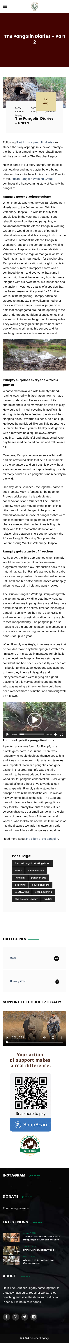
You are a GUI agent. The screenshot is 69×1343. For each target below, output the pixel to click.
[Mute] (55, 734)
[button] (34, 720)
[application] (34, 720)
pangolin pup (38, 877)
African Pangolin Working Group (31, 178)
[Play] (7, 734)
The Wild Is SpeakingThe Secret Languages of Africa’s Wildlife (41, 1238)
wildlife (48, 899)
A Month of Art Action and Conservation (38, 1262)
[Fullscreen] (61, 734)
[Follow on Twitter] (24, 1316)
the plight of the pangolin (42, 838)
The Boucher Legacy (26, 899)
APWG (18, 870)
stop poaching (43, 891)
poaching (20, 884)
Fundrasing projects (16, 1208)
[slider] (32, 734)
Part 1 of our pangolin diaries (35, 142)
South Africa (22, 891)
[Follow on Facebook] (6, 1316)
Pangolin (20, 877)
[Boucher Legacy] (34, 6)
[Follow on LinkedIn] (33, 1316)
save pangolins (40, 884)
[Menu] (5, 6)
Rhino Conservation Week (38, 1249)
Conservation (36, 870)
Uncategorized (17, 981)
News (13, 957)
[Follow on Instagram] (15, 1316)
